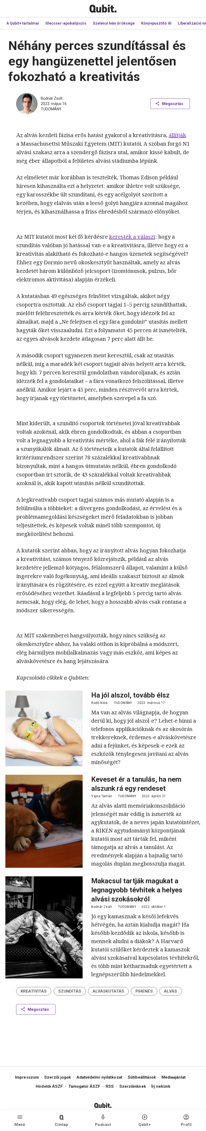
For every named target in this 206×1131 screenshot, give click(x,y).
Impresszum (27, 1077)
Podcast (103, 1124)
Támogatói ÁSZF (84, 1086)
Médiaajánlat (173, 1077)
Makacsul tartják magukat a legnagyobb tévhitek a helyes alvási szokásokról (136, 890)
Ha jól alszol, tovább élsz (130, 695)
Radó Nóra (99, 703)
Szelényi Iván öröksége (114, 23)
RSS (110, 1086)
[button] (33, 991)
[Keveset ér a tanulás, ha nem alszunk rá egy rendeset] (44, 821)
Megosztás (172, 103)
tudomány (51, 109)
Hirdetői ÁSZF (49, 1086)
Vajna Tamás (101, 796)
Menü (19, 1124)
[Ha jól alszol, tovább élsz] (44, 728)
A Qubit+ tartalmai (22, 23)
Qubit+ (144, 1124)
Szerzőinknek (132, 1086)
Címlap (61, 1124)
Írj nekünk (160, 1086)
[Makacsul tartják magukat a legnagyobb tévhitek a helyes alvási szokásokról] (44, 927)
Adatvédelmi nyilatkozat (99, 1077)
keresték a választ (132, 236)
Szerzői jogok (57, 1077)
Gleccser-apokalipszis (65, 23)
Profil (186, 1124)
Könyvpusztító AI (156, 23)
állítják (177, 135)
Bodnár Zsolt (51, 98)
